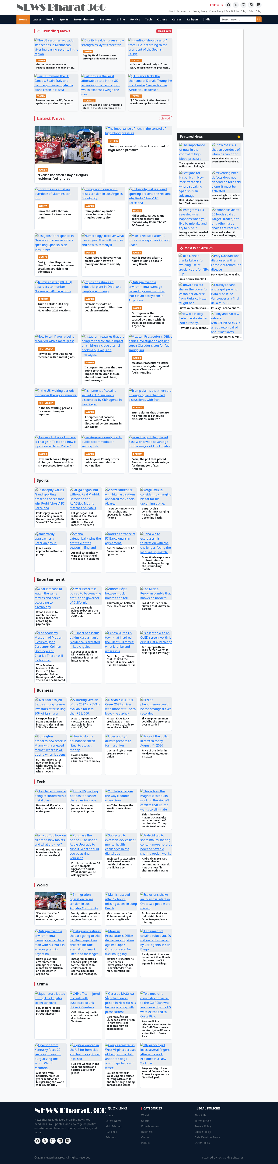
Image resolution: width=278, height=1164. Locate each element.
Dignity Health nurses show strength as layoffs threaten (100, 57)
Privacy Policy (200, 11)
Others (162, 19)
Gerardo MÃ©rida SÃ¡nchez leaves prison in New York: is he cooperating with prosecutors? (121, 1023)
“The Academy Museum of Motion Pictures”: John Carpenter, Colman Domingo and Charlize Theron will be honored (50, 673)
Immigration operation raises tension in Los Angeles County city (100, 214)
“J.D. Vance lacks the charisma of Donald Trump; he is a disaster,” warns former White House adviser (149, 104)
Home (23, 19)
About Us (200, 1115)
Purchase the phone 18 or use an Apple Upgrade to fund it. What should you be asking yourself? (85, 869)
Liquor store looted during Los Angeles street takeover (48, 1011)
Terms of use (184, 11)
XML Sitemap (114, 1126)
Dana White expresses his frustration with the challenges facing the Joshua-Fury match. (156, 563)
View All (166, 118)
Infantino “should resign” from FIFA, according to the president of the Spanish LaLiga (149, 67)
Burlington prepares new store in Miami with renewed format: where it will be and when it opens (49, 765)
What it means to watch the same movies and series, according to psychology (47, 618)
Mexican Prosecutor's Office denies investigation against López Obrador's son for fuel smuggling (150, 367)
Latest (37, 19)
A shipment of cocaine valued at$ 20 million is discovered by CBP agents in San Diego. (103, 421)
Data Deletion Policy (236, 11)
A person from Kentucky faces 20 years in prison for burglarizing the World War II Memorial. (50, 1079)
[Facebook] (228, 5)
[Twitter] (236, 5)
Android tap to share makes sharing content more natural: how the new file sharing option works (156, 864)
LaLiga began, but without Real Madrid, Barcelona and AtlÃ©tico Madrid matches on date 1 (84, 519)
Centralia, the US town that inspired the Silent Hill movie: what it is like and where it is (121, 661)
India (206, 19)
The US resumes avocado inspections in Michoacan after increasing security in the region (55, 67)
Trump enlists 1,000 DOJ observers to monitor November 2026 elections (54, 307)
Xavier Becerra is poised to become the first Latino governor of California (85, 612)
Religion (192, 19)
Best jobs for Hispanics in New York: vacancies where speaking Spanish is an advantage (56, 267)
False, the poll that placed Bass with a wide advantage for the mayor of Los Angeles (150, 463)
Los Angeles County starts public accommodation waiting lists (102, 462)
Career (177, 19)
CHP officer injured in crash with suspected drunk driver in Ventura (84, 1017)
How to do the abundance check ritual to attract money (85, 758)
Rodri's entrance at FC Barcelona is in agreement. (120, 551)
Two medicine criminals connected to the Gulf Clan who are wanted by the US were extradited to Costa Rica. (156, 1029)
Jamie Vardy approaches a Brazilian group (50, 551)
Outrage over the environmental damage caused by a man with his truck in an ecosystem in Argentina (148, 319)
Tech (148, 19)
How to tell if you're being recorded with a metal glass (56, 355)
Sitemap (111, 1137)
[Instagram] (243, 5)
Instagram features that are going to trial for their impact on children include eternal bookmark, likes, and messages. (103, 374)
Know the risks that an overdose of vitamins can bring (54, 214)
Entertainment (84, 19)
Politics (135, 19)
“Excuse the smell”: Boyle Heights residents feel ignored (63, 177)
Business (105, 19)
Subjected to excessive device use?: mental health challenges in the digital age (121, 863)
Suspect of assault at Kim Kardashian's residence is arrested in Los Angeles (84, 656)
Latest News (113, 1121)
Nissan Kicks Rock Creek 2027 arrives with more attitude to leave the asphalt (120, 723)
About (172, 11)
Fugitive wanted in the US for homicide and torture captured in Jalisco (85, 1068)
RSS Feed (111, 1132)
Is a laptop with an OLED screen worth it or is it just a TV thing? (155, 650)
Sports (64, 19)
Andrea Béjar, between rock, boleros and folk (121, 604)
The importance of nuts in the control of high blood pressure (138, 148)
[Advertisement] (262, 70)
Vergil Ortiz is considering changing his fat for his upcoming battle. (155, 513)
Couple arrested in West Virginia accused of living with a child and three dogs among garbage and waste (121, 1079)
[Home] (61, 7)
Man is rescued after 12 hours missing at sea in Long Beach (147, 261)
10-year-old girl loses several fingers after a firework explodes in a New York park (155, 1073)
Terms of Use (203, 1121)
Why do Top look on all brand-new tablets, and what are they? (49, 852)
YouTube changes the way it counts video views (120, 808)
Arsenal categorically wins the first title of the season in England (85, 555)
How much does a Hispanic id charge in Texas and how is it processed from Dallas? (56, 462)
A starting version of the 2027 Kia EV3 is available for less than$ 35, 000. (84, 723)
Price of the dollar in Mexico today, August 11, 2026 (155, 753)
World (50, 19)
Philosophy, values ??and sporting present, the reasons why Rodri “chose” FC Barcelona (149, 220)
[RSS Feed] (251, 5)
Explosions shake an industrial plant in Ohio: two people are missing (103, 307)
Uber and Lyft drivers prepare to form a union (120, 753)
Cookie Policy (216, 11)
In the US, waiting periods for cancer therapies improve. (55, 411)
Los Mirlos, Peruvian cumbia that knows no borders (156, 606)
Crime (121, 19)
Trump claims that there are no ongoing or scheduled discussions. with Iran (150, 416)
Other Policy (255, 11)
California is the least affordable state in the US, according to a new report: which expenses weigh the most (102, 109)
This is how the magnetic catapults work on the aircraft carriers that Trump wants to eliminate (154, 820)
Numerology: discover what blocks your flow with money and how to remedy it (103, 262)
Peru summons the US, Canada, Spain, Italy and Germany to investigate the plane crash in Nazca (55, 104)
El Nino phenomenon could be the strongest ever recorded (156, 721)
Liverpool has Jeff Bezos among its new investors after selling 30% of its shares (50, 723)
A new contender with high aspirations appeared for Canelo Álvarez (120, 513)
